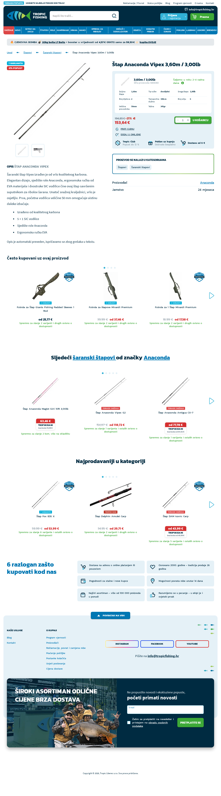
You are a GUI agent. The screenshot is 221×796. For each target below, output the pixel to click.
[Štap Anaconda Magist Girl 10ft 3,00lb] (45, 392)
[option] (21, 150)
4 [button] (115, 268)
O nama (199, 3)
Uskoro (201, 30)
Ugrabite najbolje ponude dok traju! (34, 3)
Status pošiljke (154, 3)
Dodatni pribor (150, 30)
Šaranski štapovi (52, 52)
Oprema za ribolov (97, 30)
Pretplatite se (190, 722)
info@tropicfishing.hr (163, 656)
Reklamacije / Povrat (133, 3)
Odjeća (137, 30)
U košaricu (200, 120)
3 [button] (111, 268)
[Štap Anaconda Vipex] (22, 150)
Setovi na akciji (30, 30)
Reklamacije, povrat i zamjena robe (66, 648)
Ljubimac (191, 30)
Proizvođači (52, 643)
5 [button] (116, 373)
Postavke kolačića (56, 658)
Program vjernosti (182, 3)
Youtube (192, 644)
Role (52, 30)
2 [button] (108, 268)
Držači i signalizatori (120, 30)
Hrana (74, 30)
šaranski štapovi (94, 357)
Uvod (9, 52)
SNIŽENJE (8, 30)
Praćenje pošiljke (55, 653)
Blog (167, 3)
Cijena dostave (54, 669)
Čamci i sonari (167, 30)
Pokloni (180, 30)
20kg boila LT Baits (53, 42)
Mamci (82, 30)
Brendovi (212, 30)
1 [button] (104, 268)
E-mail (131, 707)
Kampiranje (63, 30)
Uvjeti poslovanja (55, 663)
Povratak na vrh (114, 615)
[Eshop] (27, 15)
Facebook (157, 644)
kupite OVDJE (148, 42)
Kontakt (210, 3)
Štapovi (44, 30)
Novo (17, 30)
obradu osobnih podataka (150, 724)
